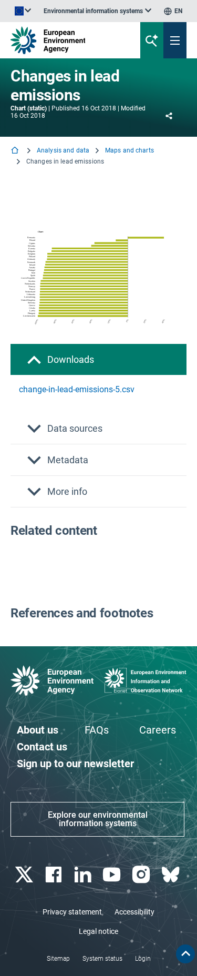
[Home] (16, 151)
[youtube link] (113, 875)
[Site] (66, 40)
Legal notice (98, 931)
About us (37, 730)
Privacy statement (72, 912)
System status (102, 958)
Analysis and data (63, 150)
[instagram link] (142, 875)
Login (143, 958)
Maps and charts (129, 150)
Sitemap (58, 958)
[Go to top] (185, 953)
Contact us (42, 746)
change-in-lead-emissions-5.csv (76, 389)
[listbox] (97, 11)
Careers (157, 730)
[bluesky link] (171, 875)
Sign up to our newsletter (75, 763)
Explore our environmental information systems (98, 819)
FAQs (97, 730)
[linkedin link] (83, 875)
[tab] (98, 359)
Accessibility (134, 912)
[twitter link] (25, 875)
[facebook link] (54, 875)
